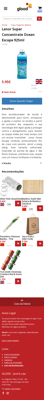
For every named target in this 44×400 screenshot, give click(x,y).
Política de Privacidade (13, 362)
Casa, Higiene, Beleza (21, 25)
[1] (18, 203)
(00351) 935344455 (12, 389)
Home (4, 25)
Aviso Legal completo (10, 340)
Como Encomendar (12, 354)
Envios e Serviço (10, 357)
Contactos (8, 360)
